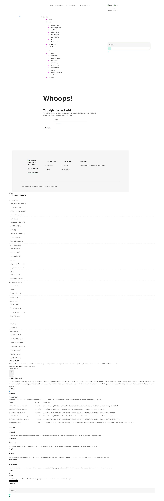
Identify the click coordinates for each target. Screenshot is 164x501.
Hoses (53, 39)
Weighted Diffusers (16, 241)
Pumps (12, 260)
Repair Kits (13, 289)
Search (11, 486)
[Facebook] (80, 169)
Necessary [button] (12, 388)
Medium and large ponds (17, 211)
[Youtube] (85, 169)
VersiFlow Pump (15, 358)
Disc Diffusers (14, 226)
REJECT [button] (26, 366)
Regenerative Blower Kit (17, 264)
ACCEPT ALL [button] (31, 366)
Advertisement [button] (13, 459)
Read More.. (114, 364)
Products (51, 22)
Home (50, 19)
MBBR (12, 230)
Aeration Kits (55, 25)
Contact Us (67, 169)
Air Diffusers (54, 30)
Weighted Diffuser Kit (16, 215)
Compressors (14, 248)
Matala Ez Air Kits (15, 207)
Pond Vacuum (55, 37)
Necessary (12, 393)
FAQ (48, 169)
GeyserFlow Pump (15, 338)
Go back (47, 128)
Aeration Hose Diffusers (17, 222)
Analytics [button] (11, 449)
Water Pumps (55, 35)
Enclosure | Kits (15, 252)
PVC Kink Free (14, 275)
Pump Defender (15, 354)
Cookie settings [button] (13, 366)
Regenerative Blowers (16, 268)
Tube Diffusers (14, 237)
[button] (33, 172)
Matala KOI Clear (15, 316)
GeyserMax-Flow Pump (17, 346)
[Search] (9, 494)
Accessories (14, 286)
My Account (12, 483)
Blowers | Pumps (56, 27)
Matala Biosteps (15, 308)
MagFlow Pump (15, 350)
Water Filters (55, 32)
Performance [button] (12, 438)
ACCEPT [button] (21, 366)
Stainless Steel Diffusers (17, 233)
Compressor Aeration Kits (17, 203)
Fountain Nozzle (15, 335)
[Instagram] (83, 169)
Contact (51, 47)
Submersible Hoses (16, 278)
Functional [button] (12, 427)
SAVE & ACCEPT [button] (13, 481)
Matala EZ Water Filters (17, 312)
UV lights (13, 327)
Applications (52, 44)
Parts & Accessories (57, 42)
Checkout (49, 165)
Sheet (12, 324)
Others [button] (11, 470)
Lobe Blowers (14, 256)
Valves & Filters (15, 293)
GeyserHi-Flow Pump (16, 342)
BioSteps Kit (14, 304)
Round (12, 320)
